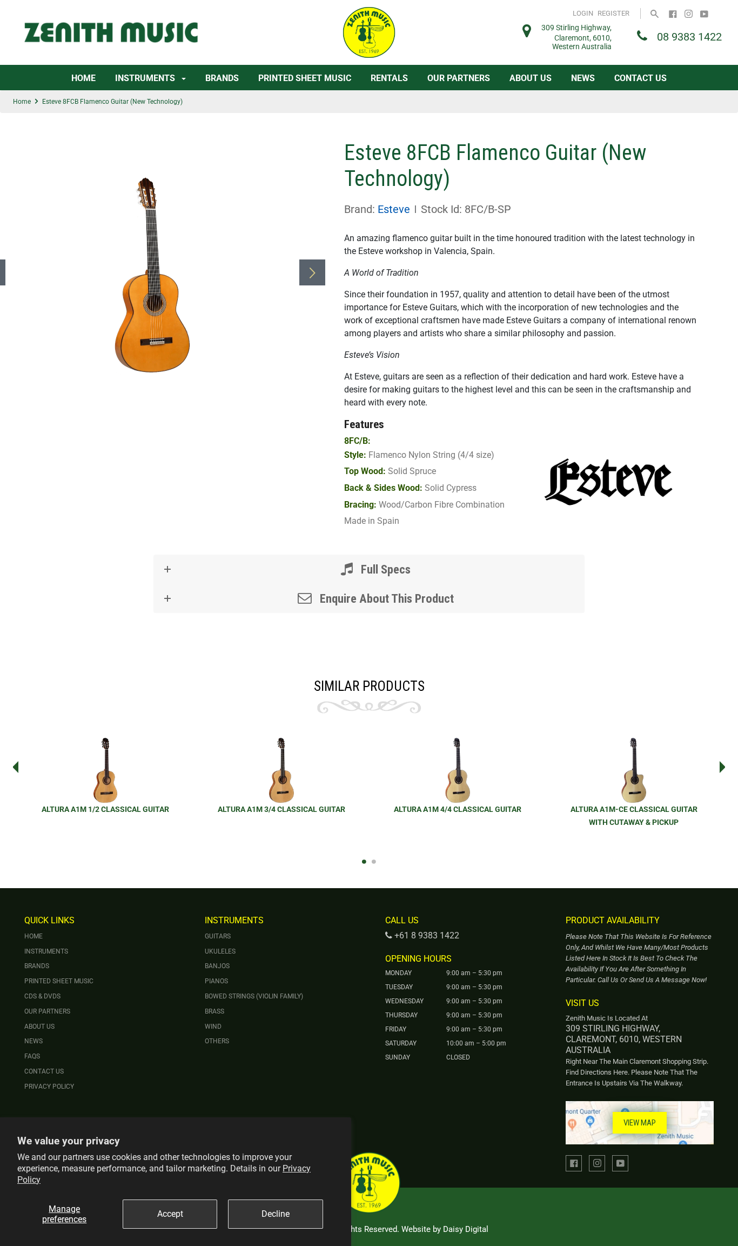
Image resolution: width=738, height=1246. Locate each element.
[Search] (654, 13)
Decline (275, 1214)
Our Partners (458, 78)
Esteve (394, 209)
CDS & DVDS (42, 996)
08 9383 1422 (689, 36)
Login (583, 13)
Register (613, 13)
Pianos (216, 981)
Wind (213, 1026)
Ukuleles (220, 951)
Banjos (217, 966)
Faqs (32, 1056)
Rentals (389, 78)
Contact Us (640, 78)
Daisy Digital (465, 1229)
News (583, 78)
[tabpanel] (105, 782)
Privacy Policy (49, 1086)
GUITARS (218, 936)
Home (83, 78)
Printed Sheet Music (304, 78)
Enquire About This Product (385, 598)
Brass (214, 1011)
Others (217, 1041)
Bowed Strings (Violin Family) (254, 996)
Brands (222, 78)
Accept (170, 1214)
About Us (530, 78)
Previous (12, 767)
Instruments (146, 78)
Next (726, 767)
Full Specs (384, 569)
